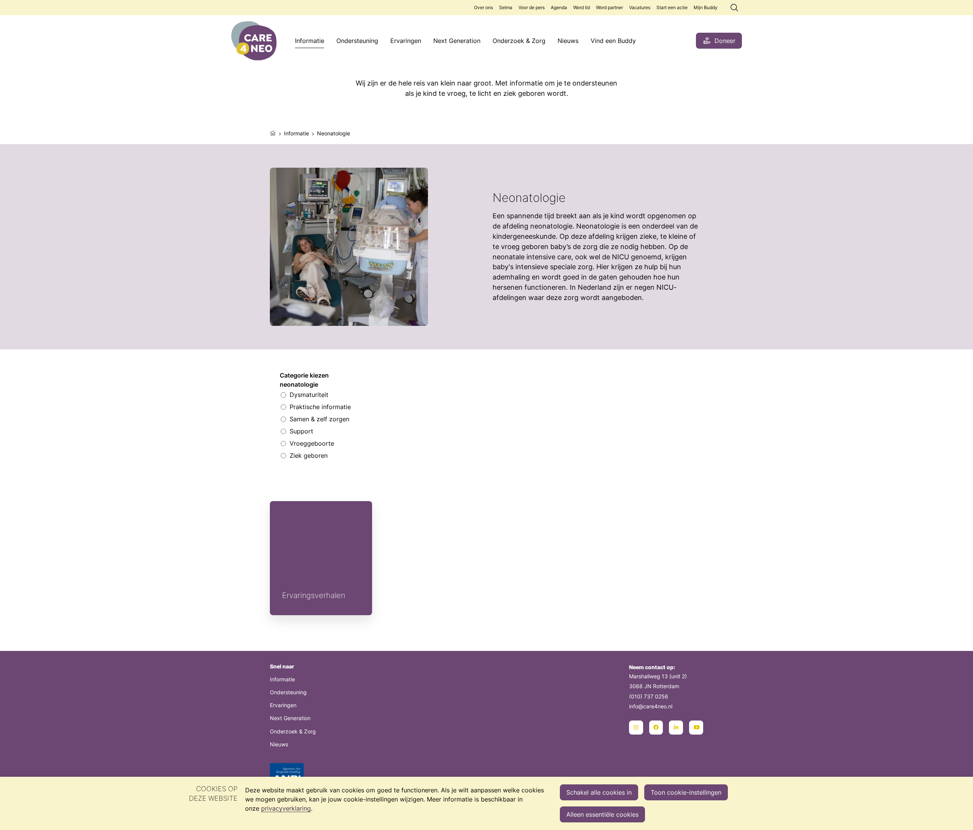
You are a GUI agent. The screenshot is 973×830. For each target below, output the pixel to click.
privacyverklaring (286, 808)
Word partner (609, 7)
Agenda (559, 7)
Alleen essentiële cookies (602, 814)
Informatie (309, 40)
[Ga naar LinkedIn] (676, 727)
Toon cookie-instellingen (686, 792)
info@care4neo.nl (650, 706)
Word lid (581, 7)
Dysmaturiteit (309, 394)
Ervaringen (405, 40)
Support (301, 431)
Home (273, 132)
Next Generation (456, 40)
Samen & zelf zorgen (319, 419)
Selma (505, 7)
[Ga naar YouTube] (696, 727)
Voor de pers (531, 7)
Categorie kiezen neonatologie (304, 379)
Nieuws (568, 40)
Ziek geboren (309, 455)
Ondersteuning (357, 40)
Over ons (483, 7)
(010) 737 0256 (648, 696)
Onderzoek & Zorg (519, 40)
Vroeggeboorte (312, 443)
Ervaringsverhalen (321, 558)
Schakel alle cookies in (599, 792)
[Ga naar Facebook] (656, 727)
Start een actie (672, 7)
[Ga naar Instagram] (636, 727)
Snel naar (282, 666)
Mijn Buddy (706, 7)
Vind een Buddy (613, 40)
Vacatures (639, 7)
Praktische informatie (320, 407)
